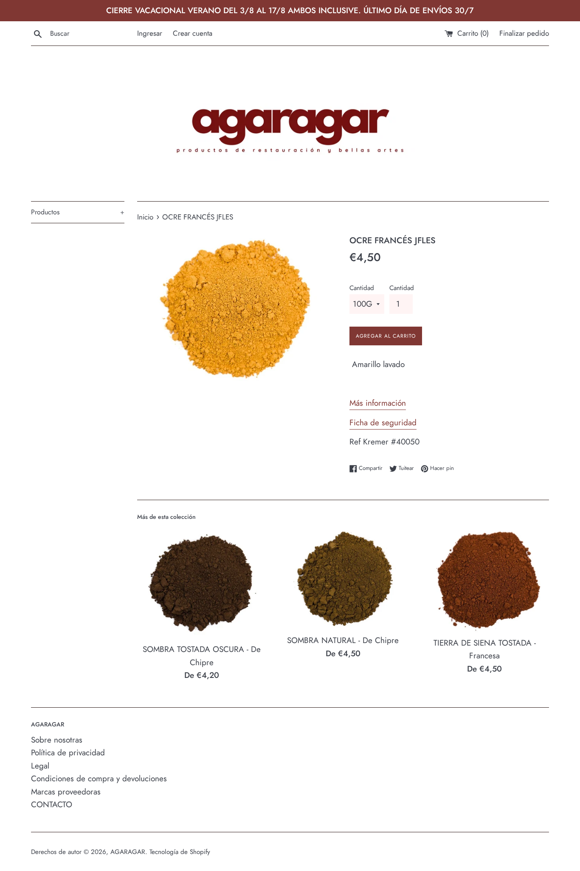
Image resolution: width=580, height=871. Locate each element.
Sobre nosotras (56, 740)
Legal (40, 765)
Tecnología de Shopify (179, 852)
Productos (77, 212)
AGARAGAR (127, 852)
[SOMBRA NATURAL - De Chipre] (343, 578)
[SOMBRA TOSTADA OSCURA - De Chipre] (201, 582)
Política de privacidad (68, 752)
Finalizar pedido (524, 33)
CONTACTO (51, 804)
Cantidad (361, 288)
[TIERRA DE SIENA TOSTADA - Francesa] (484, 579)
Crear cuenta (192, 33)
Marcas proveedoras (66, 791)
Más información (377, 403)
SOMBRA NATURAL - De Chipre (343, 640)
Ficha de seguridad (383, 422)
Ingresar (149, 33)
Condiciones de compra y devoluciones (99, 778)
